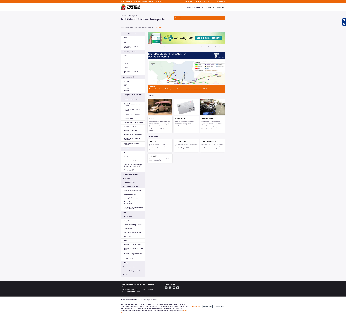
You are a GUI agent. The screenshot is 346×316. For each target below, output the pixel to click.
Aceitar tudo (207, 306)
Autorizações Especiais (131, 100)
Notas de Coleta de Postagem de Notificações (134, 207)
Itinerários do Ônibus (131, 161)
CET (125, 42)
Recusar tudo (219, 306)
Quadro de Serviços (129, 77)
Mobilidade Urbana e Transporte (131, 47)
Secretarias (129, 27)
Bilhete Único (128, 157)
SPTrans (126, 38)
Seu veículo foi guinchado (132, 271)
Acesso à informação (126, 1)
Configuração (196, 306)
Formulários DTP (129, 170)
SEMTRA (125, 263)
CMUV (126, 68)
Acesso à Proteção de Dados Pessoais (132, 95)
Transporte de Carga (131, 130)
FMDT (125, 213)
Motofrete (127, 236)
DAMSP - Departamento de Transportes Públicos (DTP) (133, 165)
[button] (223, 46)
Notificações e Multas (130, 186)
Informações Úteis (129, 182)
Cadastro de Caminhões (132, 114)
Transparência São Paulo (140, 1)
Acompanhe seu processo (132, 190)
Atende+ (127, 153)
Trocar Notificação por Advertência (131, 202)
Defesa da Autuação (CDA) (132, 225)
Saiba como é (127, 217)
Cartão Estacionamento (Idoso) (132, 104)
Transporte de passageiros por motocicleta (133, 254)
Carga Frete (128, 221)
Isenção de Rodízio (130, 126)
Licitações (126, 178)
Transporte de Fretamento (133, 134)
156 (163, 1)
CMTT (126, 64)
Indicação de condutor (131, 198)
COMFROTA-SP (129, 259)
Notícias (125, 275)
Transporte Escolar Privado (133, 244)
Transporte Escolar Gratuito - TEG (134, 249)
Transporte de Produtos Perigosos (132, 138)
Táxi (125, 240)
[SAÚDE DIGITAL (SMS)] (186, 38)
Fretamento (128, 229)
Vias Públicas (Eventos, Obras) (131, 144)
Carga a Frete (128, 118)
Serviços (126, 149)
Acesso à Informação (130, 34)
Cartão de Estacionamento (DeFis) (133, 110)
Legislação (151, 1)
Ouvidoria (158, 1)
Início (122, 27)
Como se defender (130, 194)
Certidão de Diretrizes (130, 174)
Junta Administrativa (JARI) (133, 232)
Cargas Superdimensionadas (133, 122)
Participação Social (129, 52)
